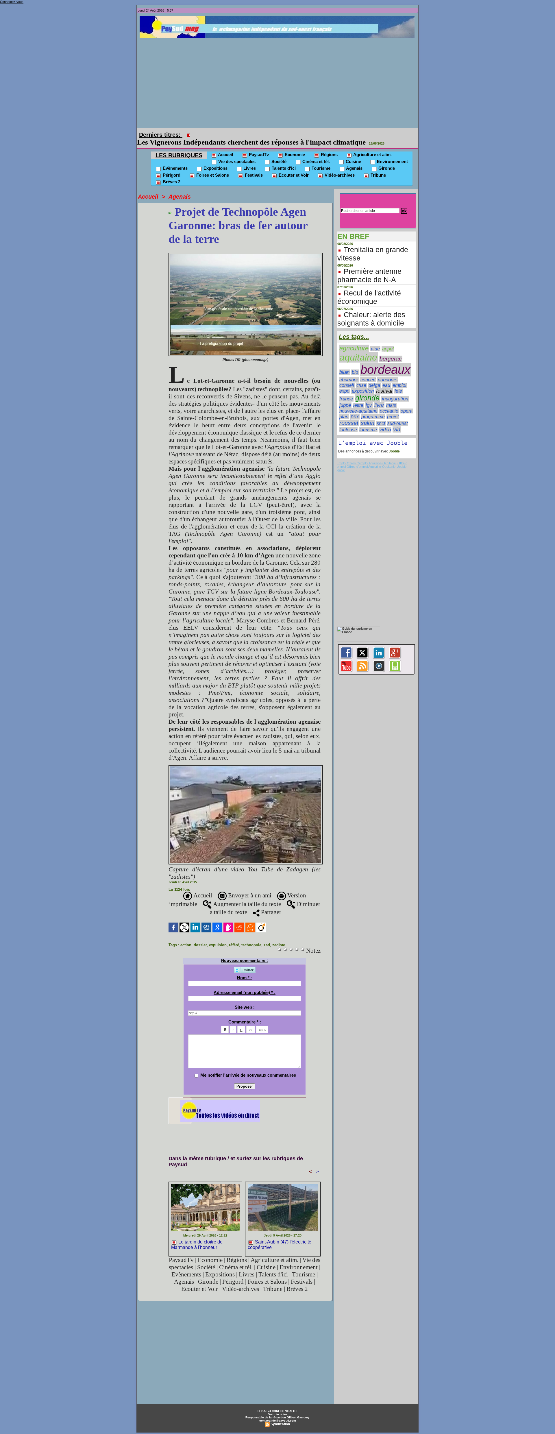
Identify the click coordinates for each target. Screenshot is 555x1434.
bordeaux (385, 361)
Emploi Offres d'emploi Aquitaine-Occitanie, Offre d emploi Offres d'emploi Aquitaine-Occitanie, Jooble (372, 456)
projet (393, 408)
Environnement (392, 153)
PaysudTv (258, 146)
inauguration (395, 390)
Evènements (175, 160)
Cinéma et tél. (315, 153)
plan (343, 408)
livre (379, 397)
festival (384, 383)
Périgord (171, 167)
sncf (381, 415)
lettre (358, 397)
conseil (346, 377)
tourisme (368, 421)
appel (388, 340)
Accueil (225, 146)
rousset (348, 415)
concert (367, 371)
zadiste (278, 937)
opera (406, 402)
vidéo (385, 421)
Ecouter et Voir (293, 167)
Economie (294, 146)
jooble (341, 462)
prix (355, 408)
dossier (200, 937)
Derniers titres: (160, 135)
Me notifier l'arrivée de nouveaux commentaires (248, 1067)
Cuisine (353, 153)
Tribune (377, 167)
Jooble (394, 443)
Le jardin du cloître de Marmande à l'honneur (197, 1236)
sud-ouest (397, 415)
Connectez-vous (11, 1)
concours (388, 371)
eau (386, 377)
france (346, 390)
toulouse (348, 421)
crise (361, 377)
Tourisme (320, 160)
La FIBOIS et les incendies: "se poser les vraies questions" (283, 134)
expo (344, 382)
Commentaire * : (244, 1013)
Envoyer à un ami (249, 887)
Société (278, 153)
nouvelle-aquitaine (358, 402)
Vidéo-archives (339, 167)
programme (373, 408)
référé (234, 937)
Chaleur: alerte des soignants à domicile (371, 310)
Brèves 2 (171, 173)
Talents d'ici (283, 160)
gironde (367, 390)
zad (267, 937)
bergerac (391, 351)
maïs (391, 397)
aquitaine (358, 349)
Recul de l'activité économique (369, 289)
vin (396, 421)
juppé (345, 397)
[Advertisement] (279, 81)
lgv (369, 397)
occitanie (389, 402)
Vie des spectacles (236, 153)
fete (398, 382)
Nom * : (244, 969)
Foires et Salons (212, 167)
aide (375, 340)
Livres (249, 160)
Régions (329, 146)
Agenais (353, 160)
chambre (348, 371)
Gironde (386, 160)
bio (355, 364)
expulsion (218, 937)
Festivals (253, 167)
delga (374, 377)
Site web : (245, 999)
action (185, 937)
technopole (251, 937)
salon (367, 415)
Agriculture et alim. (372, 146)
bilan (344, 364)
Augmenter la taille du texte (246, 895)
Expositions (214, 160)
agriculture (354, 340)
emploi (399, 377)
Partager (270, 904)
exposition (363, 383)
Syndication (280, 1416)
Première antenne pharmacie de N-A (369, 267)
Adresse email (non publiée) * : (244, 984)
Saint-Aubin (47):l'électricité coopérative (279, 1236)
